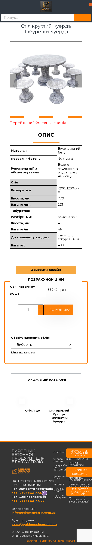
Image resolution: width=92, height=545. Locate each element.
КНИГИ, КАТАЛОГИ (76, 464)
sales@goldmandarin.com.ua (34, 524)
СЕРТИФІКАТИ (78, 459)
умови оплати (59, 490)
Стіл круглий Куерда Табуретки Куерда (59, 416)
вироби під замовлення (61, 467)
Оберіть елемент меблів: (30, 337)
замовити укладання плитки (79, 453)
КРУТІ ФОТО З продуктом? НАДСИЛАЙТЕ (79, 491)
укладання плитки (60, 459)
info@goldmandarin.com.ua (34, 512)
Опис (46, 135)
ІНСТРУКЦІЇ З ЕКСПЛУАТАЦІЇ (78, 500)
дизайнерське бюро (63, 476)
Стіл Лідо (32, 410)
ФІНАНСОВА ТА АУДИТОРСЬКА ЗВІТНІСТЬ (79, 486)
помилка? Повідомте (79, 471)
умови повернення (62, 496)
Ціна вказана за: (23, 352)
